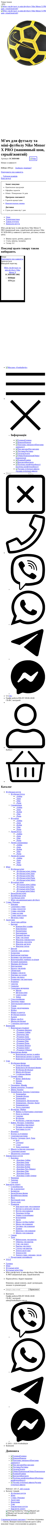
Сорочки (19, 1116)
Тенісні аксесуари (23, 1251)
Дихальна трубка (23, 1213)
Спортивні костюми (19, 1136)
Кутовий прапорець (19, 962)
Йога (13, 1198)
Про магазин (33, 449)
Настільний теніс (18, 1200)
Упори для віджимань (20, 1008)
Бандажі (14, 924)
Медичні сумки (17, 918)
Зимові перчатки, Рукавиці (22, 1087)
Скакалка (15, 986)
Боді (17, 1140)
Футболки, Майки (18, 1109)
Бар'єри (14, 948)
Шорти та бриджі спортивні (22, 1149)
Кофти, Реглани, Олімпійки (22, 1123)
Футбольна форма (18, 1063)
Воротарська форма (19, 1052)
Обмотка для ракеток (24, 1242)
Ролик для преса (17, 977)
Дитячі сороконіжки (19, 843)
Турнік (13, 1006)
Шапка (18, 1083)
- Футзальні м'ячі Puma (25, 889)
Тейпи (18, 997)
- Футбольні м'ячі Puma (25, 878)
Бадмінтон (15, 1191)
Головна (28, 440)
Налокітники (21, 931)
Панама (19, 1081)
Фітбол (14, 1010)
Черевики (15, 1178)
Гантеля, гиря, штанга (20, 951)
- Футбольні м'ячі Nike (25, 876)
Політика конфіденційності (27, 467)
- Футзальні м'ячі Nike (25, 887)
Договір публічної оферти (26, 471)
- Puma (18, 803)
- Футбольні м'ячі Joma (25, 873)
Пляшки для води (18, 973)
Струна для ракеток (24, 1248)
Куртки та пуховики (19, 1134)
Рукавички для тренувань (21, 979)
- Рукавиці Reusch (23, 1045)
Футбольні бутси (18, 794)
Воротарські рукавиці (20, 1028)
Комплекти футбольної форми (28, 1067)
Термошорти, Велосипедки (27, 1101)
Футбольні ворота (18, 1015)
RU (10, 696)
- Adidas (19, 796)
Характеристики (13, 219)
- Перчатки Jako (22, 1034)
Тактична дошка (18, 1001)
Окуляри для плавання (25, 1226)
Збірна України (17, 1090)
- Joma (18, 798)
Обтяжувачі (15, 970)
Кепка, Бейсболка (23, 1079)
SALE (8, 1259)
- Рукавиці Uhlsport (24, 1050)
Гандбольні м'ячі (18, 898)
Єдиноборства (17, 1187)
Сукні (18, 1145)
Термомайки (21, 1094)
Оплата (27, 453)
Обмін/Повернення (37, 1471)
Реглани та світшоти (24, 1127)
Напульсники (16, 966)
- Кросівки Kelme (23, 1167)
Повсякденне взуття (14, 1156)
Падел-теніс (16, 1202)
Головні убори (17, 1076)
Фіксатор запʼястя (23, 944)
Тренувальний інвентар (21, 1004)
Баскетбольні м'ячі (18, 893)
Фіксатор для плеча (24, 942)
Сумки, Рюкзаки (13, 902)
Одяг (8, 1061)
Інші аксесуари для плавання (28, 1206)
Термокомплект (22, 1105)
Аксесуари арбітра (18, 922)
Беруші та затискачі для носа (27, 1209)
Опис (8, 217)
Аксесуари (10, 920)
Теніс (13, 1237)
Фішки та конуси (18, 1012)
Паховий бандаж (23, 935)
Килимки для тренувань (21, 957)
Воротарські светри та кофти (28, 1054)
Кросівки (15, 1158)
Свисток (14, 984)
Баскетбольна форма (19, 1193)
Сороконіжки (16, 805)
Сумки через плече (19, 915)
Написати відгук (13, 224)
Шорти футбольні (23, 1072)
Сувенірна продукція (19, 1023)
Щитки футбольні (18, 1021)
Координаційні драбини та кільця (25, 959)
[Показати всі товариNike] (33, 159)
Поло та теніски (22, 1114)
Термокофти (21, 1098)
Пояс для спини (22, 937)
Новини (27, 442)
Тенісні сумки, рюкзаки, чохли (28, 1255)
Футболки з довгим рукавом (27, 1120)
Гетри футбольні (22, 1065)
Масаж (18, 990)
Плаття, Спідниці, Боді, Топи (23, 1138)
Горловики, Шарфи (19, 1085)
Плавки (19, 1228)
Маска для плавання (24, 1224)
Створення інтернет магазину (13, 1519)
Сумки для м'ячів (18, 911)
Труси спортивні (23, 1107)
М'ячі (8, 867)
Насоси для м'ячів (18, 968)
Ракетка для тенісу (23, 1246)
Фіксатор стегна (22, 946)
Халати (14, 1017)
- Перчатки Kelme (23, 1039)
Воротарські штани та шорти (28, 1056)
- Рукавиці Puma (22, 1043)
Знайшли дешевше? (23, 168)
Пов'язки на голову (19, 975)
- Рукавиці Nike (22, 1041)
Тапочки (14, 1180)
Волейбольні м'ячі (18, 896)
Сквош (14, 1235)
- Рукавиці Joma (22, 1037)
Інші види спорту (13, 1184)
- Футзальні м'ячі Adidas (26, 884)
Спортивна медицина (20, 988)
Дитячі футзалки (18, 856)
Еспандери (15, 953)
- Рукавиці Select (23, 1048)
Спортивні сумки (18, 907)
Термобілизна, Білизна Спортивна (25, 1092)
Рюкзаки (14, 904)
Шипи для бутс (17, 1019)
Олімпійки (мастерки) (25, 1125)
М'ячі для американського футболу (25, 900)
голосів (25, 1489)
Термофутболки (22, 1096)
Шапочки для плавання (25, 1231)
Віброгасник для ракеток (26, 1239)
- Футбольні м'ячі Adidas (26, 871)
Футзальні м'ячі (17, 882)
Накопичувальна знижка (15, 203)
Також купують (12, 222)
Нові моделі (6, 178)
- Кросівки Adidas (23, 1160)
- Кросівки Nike (22, 1171)
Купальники (21, 1217)
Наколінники (21, 929)
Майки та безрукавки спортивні (29, 1112)
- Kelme (19, 812)
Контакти (30, 462)
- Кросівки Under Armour (26, 1176)
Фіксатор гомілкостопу (25, 940)
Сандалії (14, 1182)
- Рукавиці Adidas (23, 1032)
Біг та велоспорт (18, 1189)
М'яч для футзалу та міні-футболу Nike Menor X (12, 270)
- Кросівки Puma (22, 1173)
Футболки (20, 1118)
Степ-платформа (18, 999)
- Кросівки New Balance (26, 1169)
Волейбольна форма (19, 1195)
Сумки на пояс (17, 913)
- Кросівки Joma (22, 1162)
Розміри (27, 460)
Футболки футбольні (24, 1070)
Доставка (29, 451)
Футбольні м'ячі (17, 869)
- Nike (18, 801)
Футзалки (15, 818)
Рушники (15, 982)
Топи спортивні (22, 1147)
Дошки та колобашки (24, 1215)
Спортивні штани (18, 1151)
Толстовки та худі (23, 1129)
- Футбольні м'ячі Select (25, 880)
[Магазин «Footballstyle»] (16, 367)
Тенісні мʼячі (21, 1253)
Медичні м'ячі (21, 993)
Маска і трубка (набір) (25, 1222)
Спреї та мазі (21, 995)
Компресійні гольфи (24, 926)
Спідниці (19, 1142)
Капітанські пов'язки (19, 955)
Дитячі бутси (16, 832)
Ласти (18, 1220)
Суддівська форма (23, 1074)
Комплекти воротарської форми (29, 1059)
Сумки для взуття (18, 909)
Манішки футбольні (19, 964)
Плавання (15, 1204)
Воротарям (10, 1026)
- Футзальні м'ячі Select (25, 891)
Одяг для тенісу (22, 1244)
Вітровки (15, 1131)
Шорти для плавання (24, 1233)
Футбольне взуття (13, 792)
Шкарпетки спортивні (20, 1153)
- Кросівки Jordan (23, 1165)
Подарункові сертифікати (21, 1257)
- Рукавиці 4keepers (24, 1030)
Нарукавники (21, 933)
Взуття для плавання (24, 1211)
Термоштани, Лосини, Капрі (27, 1103)
